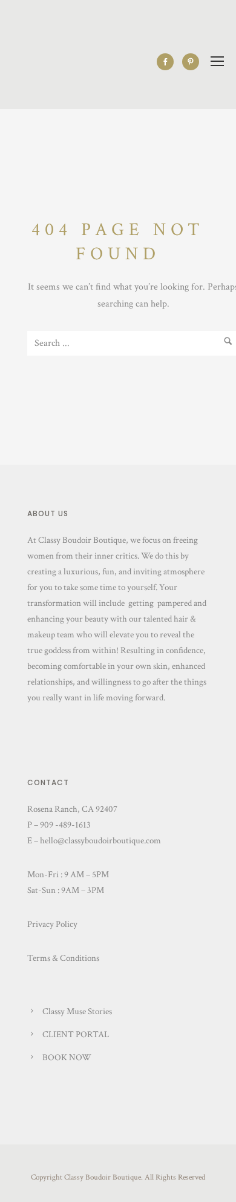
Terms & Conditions (63, 958)
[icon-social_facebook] (168, 61)
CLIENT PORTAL (75, 1034)
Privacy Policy (52, 924)
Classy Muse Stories (77, 1011)
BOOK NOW (66, 1057)
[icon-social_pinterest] (190, 61)
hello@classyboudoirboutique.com (100, 840)
